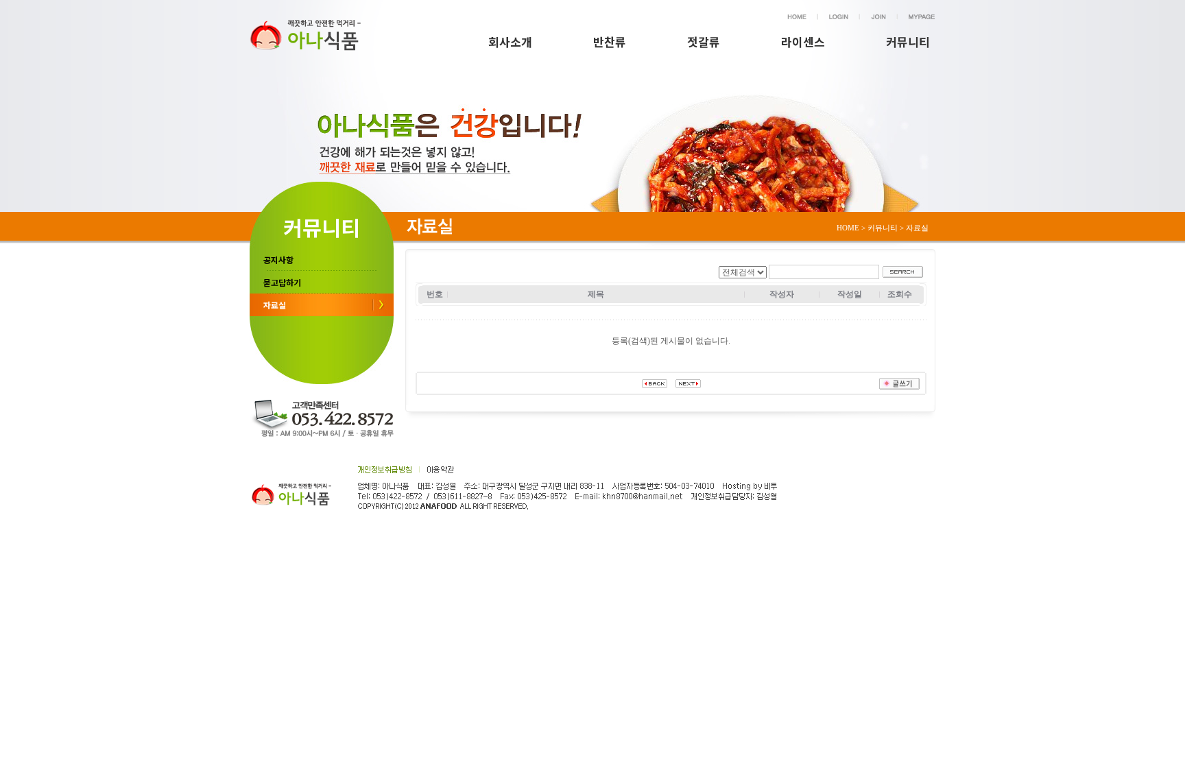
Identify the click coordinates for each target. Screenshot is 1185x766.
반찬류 (609, 41)
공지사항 (278, 259)
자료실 (274, 305)
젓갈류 (703, 41)
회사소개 (510, 41)
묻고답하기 (282, 282)
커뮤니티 (908, 41)
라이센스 (803, 41)
